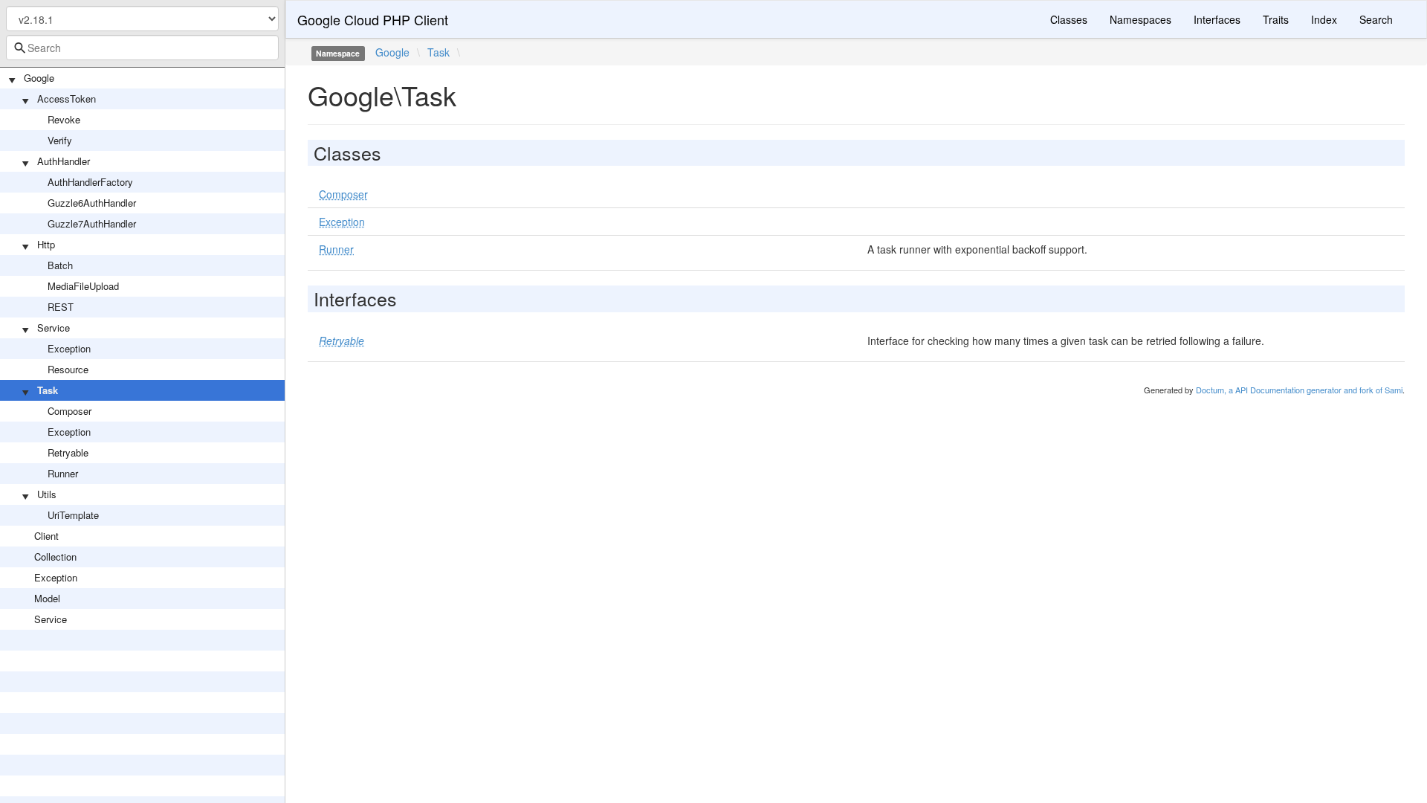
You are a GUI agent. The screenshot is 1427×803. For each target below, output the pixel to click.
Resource (68, 369)
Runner (63, 473)
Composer (69, 411)
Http (46, 244)
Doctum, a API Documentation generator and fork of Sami (1299, 390)
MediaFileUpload (83, 286)
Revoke (64, 119)
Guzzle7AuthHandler (92, 223)
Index (1324, 19)
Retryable (68, 452)
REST (61, 307)
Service (53, 327)
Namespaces (1140, 19)
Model (47, 598)
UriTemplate (73, 515)
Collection (55, 556)
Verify (60, 140)
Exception (69, 348)
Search (1376, 19)
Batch (60, 265)
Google (39, 78)
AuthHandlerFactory (90, 182)
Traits (1276, 19)
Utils (46, 494)
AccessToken (66, 98)
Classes (1068, 19)
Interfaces (1217, 19)
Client (46, 536)
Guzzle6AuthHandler (92, 203)
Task (47, 390)
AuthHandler (63, 161)
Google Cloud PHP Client (372, 19)
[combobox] (142, 47)
